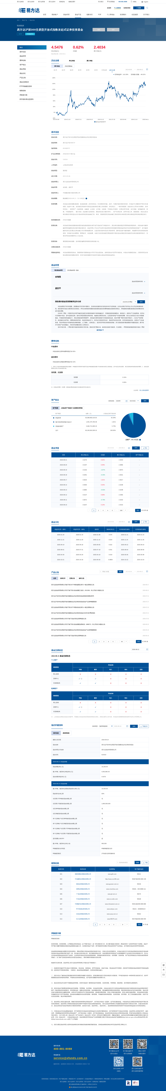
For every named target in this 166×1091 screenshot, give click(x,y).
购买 (99, 37)
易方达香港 (41, 1)
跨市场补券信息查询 (26, 107)
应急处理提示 (89, 1086)
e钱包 (134, 1)
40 (121, 649)
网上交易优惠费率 (144, 398)
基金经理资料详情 (138, 289)
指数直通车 (72, 1)
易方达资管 (31, 1)
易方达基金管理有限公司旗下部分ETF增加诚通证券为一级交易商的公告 (72, 592)
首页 (18, 27)
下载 (146, 870)
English (145, 2)
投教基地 (62, 1)
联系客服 (111, 1)
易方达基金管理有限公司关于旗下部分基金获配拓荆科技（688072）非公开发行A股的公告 (78, 632)
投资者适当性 (54, 1086)
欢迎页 (109, 15)
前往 (138, 518)
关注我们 (100, 1)
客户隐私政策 (63, 1086)
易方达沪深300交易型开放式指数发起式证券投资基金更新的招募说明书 (72, 603)
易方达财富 (20, 1)
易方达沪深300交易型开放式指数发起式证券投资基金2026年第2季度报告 (73, 620)
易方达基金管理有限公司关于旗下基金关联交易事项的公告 (68, 626)
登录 (139, 15)
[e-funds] (28, 10)
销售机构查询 (99, 1086)
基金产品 (24, 27)
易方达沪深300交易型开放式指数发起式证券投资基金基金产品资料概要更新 (74, 609)
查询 (145, 408)
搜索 (120, 579)
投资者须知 (45, 1086)
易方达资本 (52, 1)
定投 (113, 37)
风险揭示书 (72, 1086)
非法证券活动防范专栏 (117, 1086)
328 (120, 518)
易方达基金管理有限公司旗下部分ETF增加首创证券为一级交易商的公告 (72, 615)
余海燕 (65, 195)
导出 (146, 529)
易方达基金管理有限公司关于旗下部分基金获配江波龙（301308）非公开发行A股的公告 (77, 598)
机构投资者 (126, 15)
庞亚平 (71, 195)
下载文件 (145, 734)
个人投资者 (117, 15)
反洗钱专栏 (80, 1086)
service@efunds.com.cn (70, 1065)
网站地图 (107, 1086)
